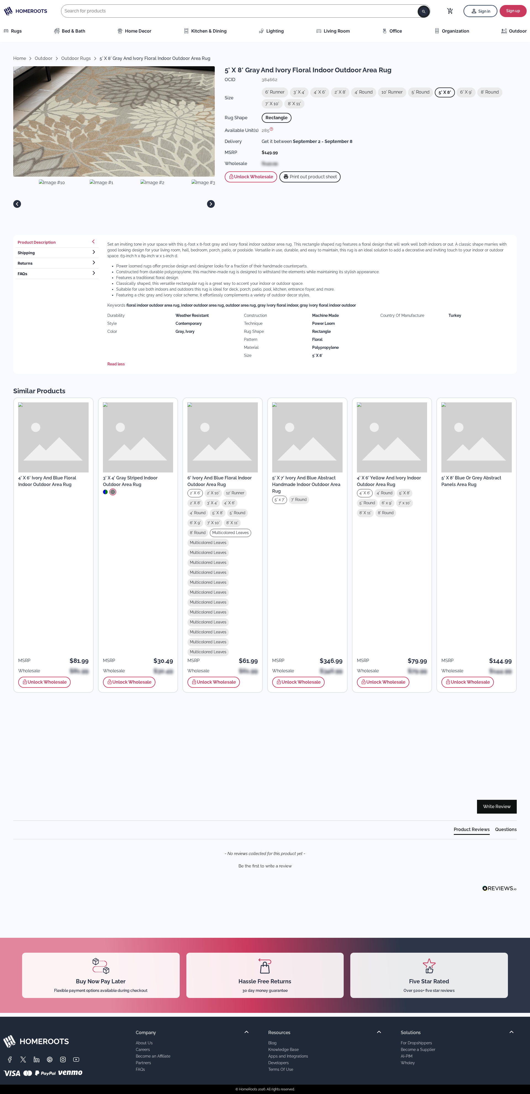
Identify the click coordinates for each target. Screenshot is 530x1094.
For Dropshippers (416, 1042)
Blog (272, 1042)
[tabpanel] (308, 304)
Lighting (275, 31)
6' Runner (275, 92)
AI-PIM (406, 1056)
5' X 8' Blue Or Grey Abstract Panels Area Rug (471, 481)
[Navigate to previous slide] (17, 204)
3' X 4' (299, 92)
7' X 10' (272, 103)
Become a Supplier (418, 1049)
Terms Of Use (280, 1069)
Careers (143, 1049)
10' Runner (392, 92)
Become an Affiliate (153, 1056)
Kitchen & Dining (209, 31)
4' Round (364, 92)
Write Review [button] (497, 806)
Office (395, 31)
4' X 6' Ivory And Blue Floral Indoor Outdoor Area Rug (47, 481)
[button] (265, 865)
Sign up (513, 11)
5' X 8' (445, 92)
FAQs (140, 1069)
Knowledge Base (283, 1049)
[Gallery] (114, 203)
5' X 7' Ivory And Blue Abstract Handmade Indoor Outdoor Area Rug (306, 484)
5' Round (421, 92)
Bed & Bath (73, 31)
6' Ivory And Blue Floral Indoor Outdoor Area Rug (219, 481)
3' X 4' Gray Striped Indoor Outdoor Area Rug (130, 481)
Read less (116, 364)
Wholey (408, 1062)
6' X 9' (466, 92)
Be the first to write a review (265, 866)
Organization (455, 31)
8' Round (490, 92)
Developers (278, 1062)
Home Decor (138, 31)
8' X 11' (294, 103)
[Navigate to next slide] (211, 204)
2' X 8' (340, 92)
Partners (143, 1062)
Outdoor (518, 31)
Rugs (16, 31)
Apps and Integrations (288, 1056)
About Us (144, 1042)
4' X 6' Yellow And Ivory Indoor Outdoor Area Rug (389, 481)
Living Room (337, 31)
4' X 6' (320, 92)
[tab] (57, 242)
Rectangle (277, 117)
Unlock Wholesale (253, 176)
